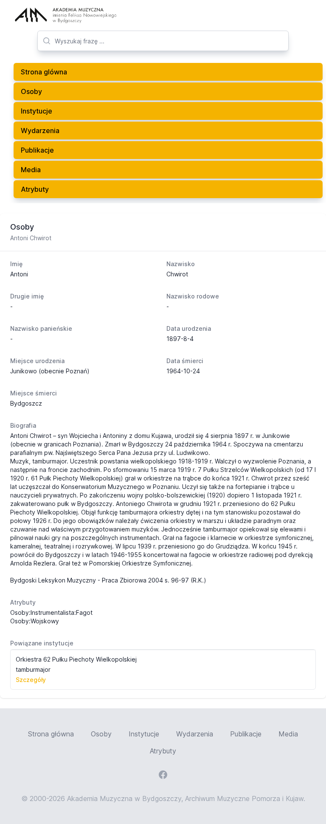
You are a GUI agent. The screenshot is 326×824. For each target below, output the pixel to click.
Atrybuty (35, 189)
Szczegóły (31, 679)
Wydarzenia (40, 130)
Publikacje (37, 150)
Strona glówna (44, 72)
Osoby (31, 91)
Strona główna (51, 734)
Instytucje (36, 111)
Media (31, 169)
